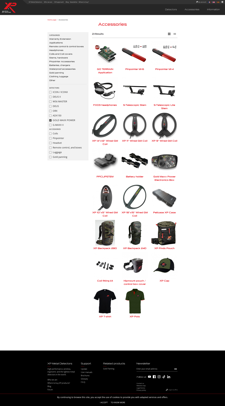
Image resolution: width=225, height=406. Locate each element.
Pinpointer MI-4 (164, 69)
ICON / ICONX (60, 92)
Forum (50, 389)
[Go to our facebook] (154, 376)
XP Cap (164, 281)
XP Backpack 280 (105, 248)
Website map (141, 386)
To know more (118, 402)
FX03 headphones (105, 105)
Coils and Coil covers (60, 54)
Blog (67, 2)
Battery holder (134, 176)
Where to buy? (84, 2)
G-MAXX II (58, 124)
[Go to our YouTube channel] (149, 376)
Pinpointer (58, 138)
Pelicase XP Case (164, 212)
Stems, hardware (58, 58)
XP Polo (135, 316)
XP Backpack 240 (134, 248)
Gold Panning (108, 368)
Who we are (48, 2)
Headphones (56, 50)
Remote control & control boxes (66, 47)
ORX (55, 110)
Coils (55, 133)
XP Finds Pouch (164, 248)
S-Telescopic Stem (134, 105)
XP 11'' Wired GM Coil (134, 141)
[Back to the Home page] (9, 8)
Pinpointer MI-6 (134, 69)
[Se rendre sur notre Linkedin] (168, 376)
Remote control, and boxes (67, 147)
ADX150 (57, 115)
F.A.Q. (83, 382)
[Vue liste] (175, 34)
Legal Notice (141, 388)
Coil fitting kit (105, 281)
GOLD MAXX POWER (64, 120)
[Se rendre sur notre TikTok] (163, 376)
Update (84, 369)
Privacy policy (141, 390)
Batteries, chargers (59, 65)
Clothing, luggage (58, 77)
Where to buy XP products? (58, 383)
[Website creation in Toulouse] (172, 389)
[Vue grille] (169, 34)
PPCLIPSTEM (105, 176)
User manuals (86, 372)
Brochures (85, 375)
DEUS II (57, 96)
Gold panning (56, 73)
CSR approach (59, 2)
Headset (57, 142)
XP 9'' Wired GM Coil (164, 141)
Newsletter (73, 2)
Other (52, 80)
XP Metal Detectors (35, 2)
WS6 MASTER (60, 101)
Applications (56, 43)
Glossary (84, 378)
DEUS (56, 106)
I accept (104, 402)
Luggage (57, 152)
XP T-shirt (105, 316)
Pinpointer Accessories (62, 62)
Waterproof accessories (62, 69)
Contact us (140, 383)
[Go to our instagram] (159, 376)
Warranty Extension (60, 39)
